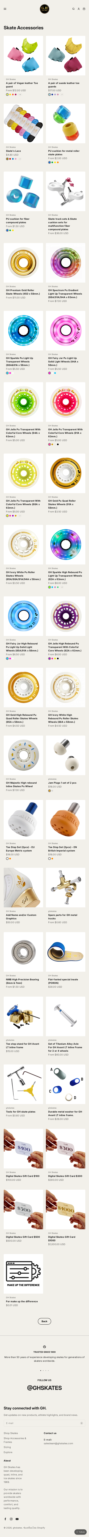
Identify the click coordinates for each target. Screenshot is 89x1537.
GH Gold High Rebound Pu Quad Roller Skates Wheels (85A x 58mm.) (22, 718)
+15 (20, 94)
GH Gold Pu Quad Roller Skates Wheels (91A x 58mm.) (62, 504)
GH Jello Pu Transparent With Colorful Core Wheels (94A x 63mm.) (23, 433)
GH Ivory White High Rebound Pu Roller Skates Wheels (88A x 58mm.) (63, 718)
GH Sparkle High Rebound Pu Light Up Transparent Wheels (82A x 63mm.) (65, 576)
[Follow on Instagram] (11, 1519)
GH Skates (11, 79)
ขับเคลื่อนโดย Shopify (34, 1528)
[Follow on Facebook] (5, 1519)
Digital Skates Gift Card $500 (23, 1237)
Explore (8, 1452)
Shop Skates (11, 1433)
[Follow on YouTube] (17, 1519)
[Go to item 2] (43, 1370)
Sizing (7, 1447)
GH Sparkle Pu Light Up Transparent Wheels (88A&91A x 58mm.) (19, 362)
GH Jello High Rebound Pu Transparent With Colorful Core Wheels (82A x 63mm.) (64, 647)
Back (44, 1321)
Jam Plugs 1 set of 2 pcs (62, 782)
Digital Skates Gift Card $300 (65, 1176)
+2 (20, 515)
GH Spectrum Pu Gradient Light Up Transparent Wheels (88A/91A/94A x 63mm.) (65, 294)
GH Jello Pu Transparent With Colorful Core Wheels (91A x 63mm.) (65, 433)
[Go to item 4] (48, 1370)
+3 (20, 159)
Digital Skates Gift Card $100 (22, 1176)
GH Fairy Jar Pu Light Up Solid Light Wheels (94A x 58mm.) (63, 362)
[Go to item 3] (45, 1370)
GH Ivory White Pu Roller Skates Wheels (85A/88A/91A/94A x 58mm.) (23, 576)
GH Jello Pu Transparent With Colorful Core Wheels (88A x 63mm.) (23, 504)
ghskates (52, 779)
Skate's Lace (13, 151)
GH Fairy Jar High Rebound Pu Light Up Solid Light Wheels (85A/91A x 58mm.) (22, 647)
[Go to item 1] (40, 1370)
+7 (62, 94)
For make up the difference (22, 1301)
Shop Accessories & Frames (15, 1440)
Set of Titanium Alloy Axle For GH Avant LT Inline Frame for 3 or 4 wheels (65, 1047)
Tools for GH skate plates (20, 1111)
